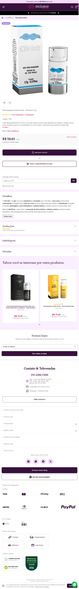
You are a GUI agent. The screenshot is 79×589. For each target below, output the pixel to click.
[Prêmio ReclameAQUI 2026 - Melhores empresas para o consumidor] (32, 563)
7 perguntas (29, 115)
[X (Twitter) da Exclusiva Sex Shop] (50, 461)
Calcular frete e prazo (10, 177)
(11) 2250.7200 (39, 374)
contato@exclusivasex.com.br (39, 387)
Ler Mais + (5, 127)
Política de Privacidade (12, 437)
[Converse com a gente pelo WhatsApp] (74, 584)
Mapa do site (8, 444)
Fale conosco (39, 399)
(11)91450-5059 (43, 391)
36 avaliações (18, 115)
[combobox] (39, 347)
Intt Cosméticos (13, 131)
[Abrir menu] (3, 7)
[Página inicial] (2, 18)
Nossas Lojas (8, 417)
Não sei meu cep (8, 186)
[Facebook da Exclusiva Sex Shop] (43, 461)
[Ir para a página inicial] (38, 7)
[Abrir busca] (72, 7)
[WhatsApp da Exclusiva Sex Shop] (36, 461)
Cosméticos (9, 18)
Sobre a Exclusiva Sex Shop (13, 410)
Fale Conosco (9, 450)
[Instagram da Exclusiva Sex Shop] (28, 461)
